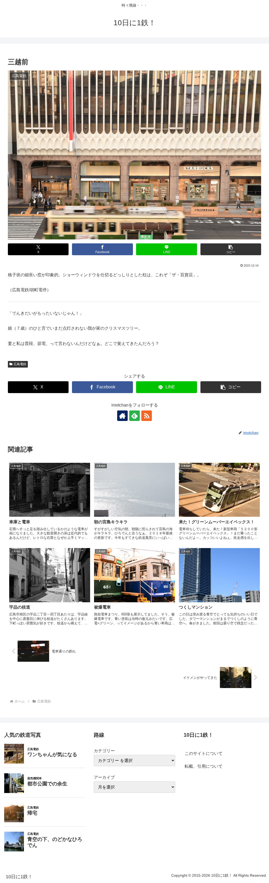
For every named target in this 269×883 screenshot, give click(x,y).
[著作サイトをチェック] (122, 415)
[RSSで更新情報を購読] (146, 415)
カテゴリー (104, 751)
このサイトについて (204, 753)
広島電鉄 (20, 364)
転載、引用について (204, 766)
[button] (230, 249)
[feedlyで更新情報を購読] (134, 415)
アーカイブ (104, 777)
